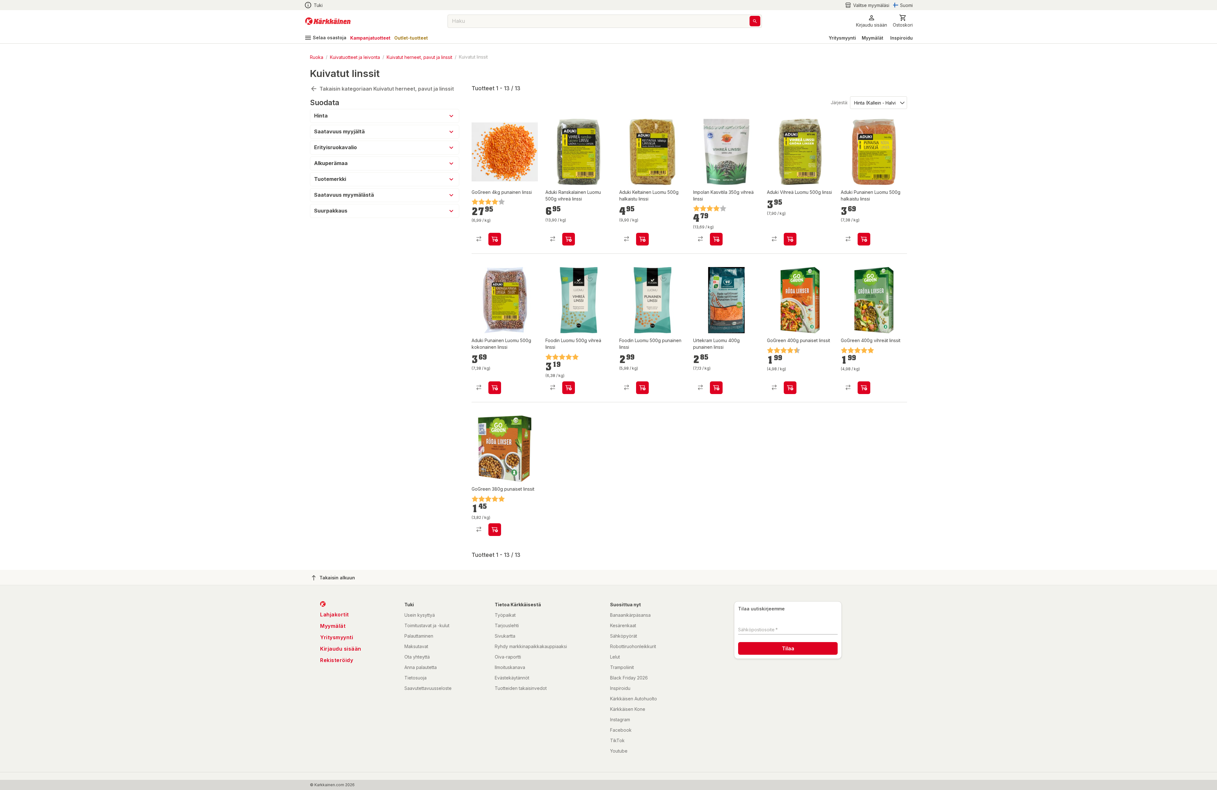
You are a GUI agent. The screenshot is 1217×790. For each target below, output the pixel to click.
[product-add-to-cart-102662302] (716, 387)
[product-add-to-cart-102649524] (864, 387)
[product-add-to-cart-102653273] (716, 239)
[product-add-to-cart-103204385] (568, 387)
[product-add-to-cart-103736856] (864, 239)
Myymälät (872, 38)
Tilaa (788, 648)
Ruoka (316, 57)
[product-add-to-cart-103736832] (642, 239)
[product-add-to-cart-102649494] (494, 529)
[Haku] (755, 21)
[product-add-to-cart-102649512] (494, 239)
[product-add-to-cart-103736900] (494, 387)
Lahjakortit (334, 614)
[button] (867, 5)
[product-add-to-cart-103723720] (568, 239)
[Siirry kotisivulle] (327, 21)
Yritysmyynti (842, 38)
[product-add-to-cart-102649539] (790, 387)
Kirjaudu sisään (340, 649)
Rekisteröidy (336, 660)
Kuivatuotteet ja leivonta (355, 57)
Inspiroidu (901, 38)
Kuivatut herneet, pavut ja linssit (419, 57)
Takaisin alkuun (337, 577)
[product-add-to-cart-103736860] (790, 239)
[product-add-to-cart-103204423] (642, 387)
